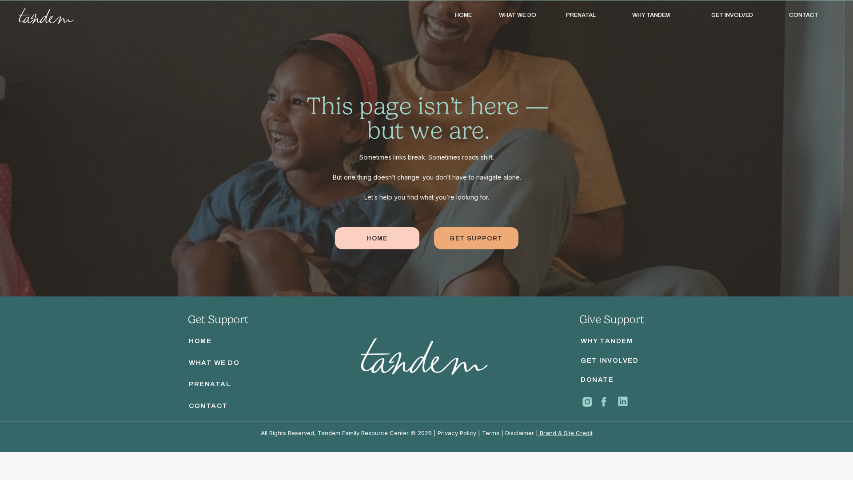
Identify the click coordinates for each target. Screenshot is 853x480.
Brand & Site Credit (565, 432)
